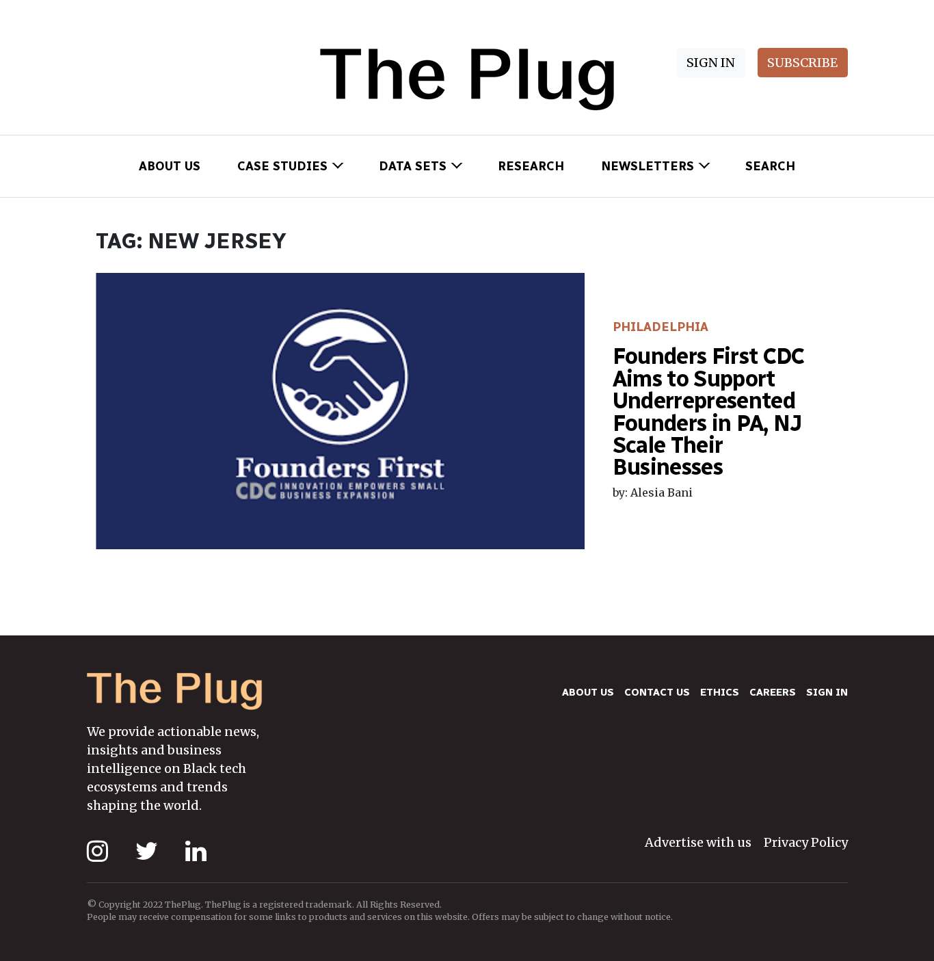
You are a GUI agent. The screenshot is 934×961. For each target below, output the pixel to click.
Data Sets (412, 166)
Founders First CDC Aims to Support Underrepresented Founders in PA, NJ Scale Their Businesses (709, 411)
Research (531, 166)
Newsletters (647, 166)
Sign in (827, 692)
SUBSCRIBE (802, 62)
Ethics (719, 692)
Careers (772, 692)
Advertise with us (698, 842)
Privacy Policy (806, 842)
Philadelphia (660, 326)
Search (770, 166)
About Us (169, 166)
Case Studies (282, 166)
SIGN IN (710, 62)
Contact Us (657, 692)
